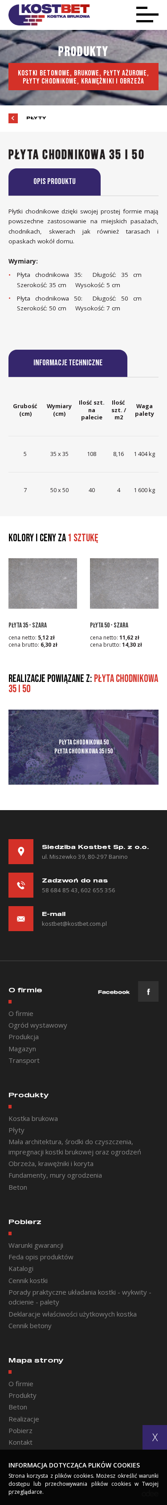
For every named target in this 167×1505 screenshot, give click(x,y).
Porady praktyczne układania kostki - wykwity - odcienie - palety (79, 1297)
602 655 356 (98, 890)
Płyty (36, 118)
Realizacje (23, 1418)
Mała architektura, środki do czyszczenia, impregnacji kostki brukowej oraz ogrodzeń (74, 1146)
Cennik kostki (28, 1280)
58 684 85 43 (60, 890)
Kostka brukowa (33, 1118)
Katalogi (20, 1268)
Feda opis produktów (40, 1256)
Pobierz (20, 1430)
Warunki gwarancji (35, 1245)
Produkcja (23, 1036)
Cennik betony (30, 1325)
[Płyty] (13, 118)
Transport (24, 1060)
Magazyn (22, 1048)
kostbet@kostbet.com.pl (74, 924)
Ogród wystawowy (37, 1024)
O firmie (20, 1013)
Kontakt (20, 1442)
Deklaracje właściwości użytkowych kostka (72, 1313)
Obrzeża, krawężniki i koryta (51, 1163)
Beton (17, 1187)
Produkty (22, 1395)
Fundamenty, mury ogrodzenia (55, 1175)
